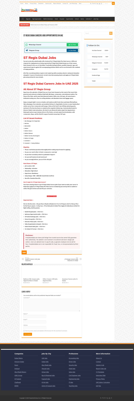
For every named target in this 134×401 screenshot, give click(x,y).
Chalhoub (17, 382)
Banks (82, 19)
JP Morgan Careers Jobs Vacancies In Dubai (71, 259)
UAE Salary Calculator (103, 382)
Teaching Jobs (73, 386)
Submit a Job (48, 3)
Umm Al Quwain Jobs (48, 386)
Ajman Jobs (45, 372)
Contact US (65, 3)
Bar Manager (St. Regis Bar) (32, 121)
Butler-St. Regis (29, 138)
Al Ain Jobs (45, 382)
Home (21, 3)
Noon (16, 365)
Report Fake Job (57, 3)
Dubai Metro (18, 358)
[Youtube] (99, 3)
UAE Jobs (44, 358)
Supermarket (69, 19)
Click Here (40, 211)
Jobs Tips (96, 19)
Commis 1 (27, 140)
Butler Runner (29, 133)
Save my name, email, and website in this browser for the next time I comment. (46, 330)
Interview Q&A (100, 375)
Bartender (28, 126)
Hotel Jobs (72, 369)
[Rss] (90, 3)
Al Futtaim (17, 379)
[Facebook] (92, 3)
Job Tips (98, 386)
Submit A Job (100, 365)
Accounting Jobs (74, 358)
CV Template (100, 372)
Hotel (56, 19)
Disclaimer (40, 3)
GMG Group (18, 375)
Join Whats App (73, 3)
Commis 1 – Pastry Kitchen (32, 143)
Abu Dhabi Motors (20, 372)
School (77, 19)
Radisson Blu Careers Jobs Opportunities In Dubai (31, 280)
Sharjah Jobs (46, 369)
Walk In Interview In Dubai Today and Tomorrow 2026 (44, 24)
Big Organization (36, 19)
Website (25, 325)
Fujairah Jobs (46, 379)
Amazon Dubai (19, 362)
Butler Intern (28, 131)
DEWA (16, 386)
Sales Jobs (72, 372)
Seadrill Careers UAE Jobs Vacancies (32, 259)
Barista (27, 123)
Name (25, 314)
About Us (99, 358)
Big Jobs (28, 19)
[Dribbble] (96, 3)
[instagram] (101, 3)
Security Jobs (73, 365)
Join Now (72, 44)
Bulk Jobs (22, 19)
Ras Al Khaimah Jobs (48, 375)
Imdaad (17, 369)
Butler (26, 128)
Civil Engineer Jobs (75, 375)
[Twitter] (94, 3)
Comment (26, 297)
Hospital (62, 19)
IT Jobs (71, 382)
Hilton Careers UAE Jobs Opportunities (50, 280)
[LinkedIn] (97, 3)
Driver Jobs (72, 362)
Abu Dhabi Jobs (46, 365)
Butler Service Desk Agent (32, 135)
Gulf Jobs (88, 19)
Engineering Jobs (74, 379)
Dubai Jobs (45, 362)
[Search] (113, 3)
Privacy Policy (33, 3)
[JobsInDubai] (29, 9)
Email (25, 319)
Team (80, 3)
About (26, 3)
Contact (98, 362)
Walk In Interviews (48, 19)
